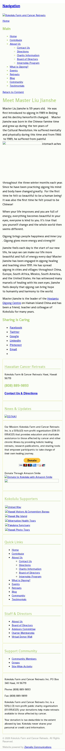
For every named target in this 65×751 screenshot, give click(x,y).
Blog (12, 78)
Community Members (24, 658)
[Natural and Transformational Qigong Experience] (24, 15)
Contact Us (23, 47)
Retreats (15, 74)
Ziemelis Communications (37, 747)
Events (14, 70)
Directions (23, 51)
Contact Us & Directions (21, 393)
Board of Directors (27, 59)
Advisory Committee (23, 629)
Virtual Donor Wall (22, 636)
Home (13, 36)
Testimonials (17, 85)
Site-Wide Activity (22, 666)
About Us (15, 43)
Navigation (11, 5)
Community (16, 82)
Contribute (16, 40)
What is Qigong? (19, 66)
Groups (16, 662)
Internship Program (28, 63)
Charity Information (28, 55)
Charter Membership (23, 632)
